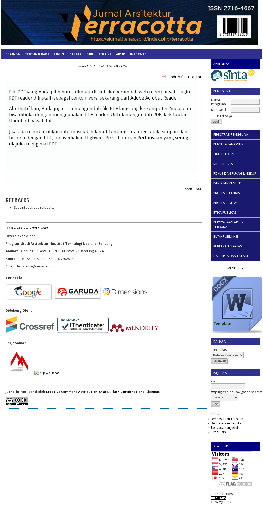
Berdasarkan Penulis (226, 423)
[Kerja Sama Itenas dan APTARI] (18, 373)
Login (59, 54)
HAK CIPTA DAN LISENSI (230, 256)
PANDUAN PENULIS (227, 183)
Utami (125, 66)
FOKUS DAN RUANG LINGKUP (234, 173)
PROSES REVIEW (225, 203)
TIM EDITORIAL (224, 154)
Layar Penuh (192, 189)
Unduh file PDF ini (184, 76)
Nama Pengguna (218, 101)
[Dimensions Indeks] (125, 299)
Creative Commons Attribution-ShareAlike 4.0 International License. (103, 391)
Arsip (120, 54)
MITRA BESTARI (224, 164)
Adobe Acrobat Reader (154, 98)
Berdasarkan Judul (224, 427)
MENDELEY (235, 268)
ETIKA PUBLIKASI (225, 212)
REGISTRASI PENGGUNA (230, 134)
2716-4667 (40, 228)
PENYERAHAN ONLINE (229, 144)
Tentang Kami (37, 54)
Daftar (75, 54)
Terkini (104, 54)
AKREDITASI (221, 64)
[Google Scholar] (29, 299)
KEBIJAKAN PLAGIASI (228, 246)
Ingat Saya (224, 116)
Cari (89, 54)
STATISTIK (220, 446)
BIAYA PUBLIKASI (225, 236)
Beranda (13, 54)
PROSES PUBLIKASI (227, 193)
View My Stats (221, 502)
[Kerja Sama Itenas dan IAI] (46, 373)
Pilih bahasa (219, 350)
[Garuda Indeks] (78, 299)
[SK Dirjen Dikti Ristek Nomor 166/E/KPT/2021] (233, 81)
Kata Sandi (219, 110)
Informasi (139, 54)
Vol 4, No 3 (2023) (105, 66)
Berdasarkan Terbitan (227, 419)
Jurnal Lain (218, 432)
